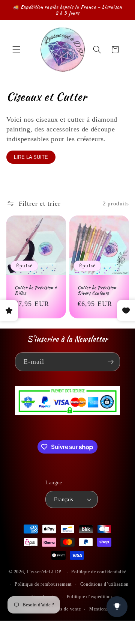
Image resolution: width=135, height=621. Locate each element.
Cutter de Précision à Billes (36, 290)
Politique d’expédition (89, 596)
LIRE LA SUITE (31, 157)
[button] (17, 50)
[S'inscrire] (111, 362)
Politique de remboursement (43, 584)
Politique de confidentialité (98, 571)
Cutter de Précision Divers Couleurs (97, 290)
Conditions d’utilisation (104, 584)
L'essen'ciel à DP (44, 572)
